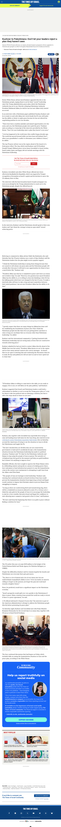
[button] (59, 2)
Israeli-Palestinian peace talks (39, 785)
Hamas (36, 787)
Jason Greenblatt (28, 785)
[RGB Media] (27, 821)
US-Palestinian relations (29, 787)
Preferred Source (33, 49)
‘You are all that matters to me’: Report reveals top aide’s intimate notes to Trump (14, 746)
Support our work (26, 720)
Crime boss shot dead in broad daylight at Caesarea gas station (37, 746)
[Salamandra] (38, 821)
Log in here (46, 798)
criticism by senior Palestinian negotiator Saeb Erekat (19, 440)
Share (52, 54)
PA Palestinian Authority (26, 788)
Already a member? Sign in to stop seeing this (26, 723)
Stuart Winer (6, 53)
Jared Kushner (20, 785)
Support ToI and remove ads (46, 5)
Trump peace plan (7, 787)
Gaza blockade (42, 787)
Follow (12, 53)
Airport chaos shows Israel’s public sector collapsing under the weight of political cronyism (14, 761)
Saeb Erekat (14, 787)
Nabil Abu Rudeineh (15, 788)
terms (32, 166)
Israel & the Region (12, 785)
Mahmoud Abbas (6, 788)
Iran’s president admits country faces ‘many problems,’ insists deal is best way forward (37, 760)
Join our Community (15, 5)
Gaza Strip (20, 787)
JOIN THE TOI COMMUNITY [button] (42, 795)
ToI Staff (19, 53)
